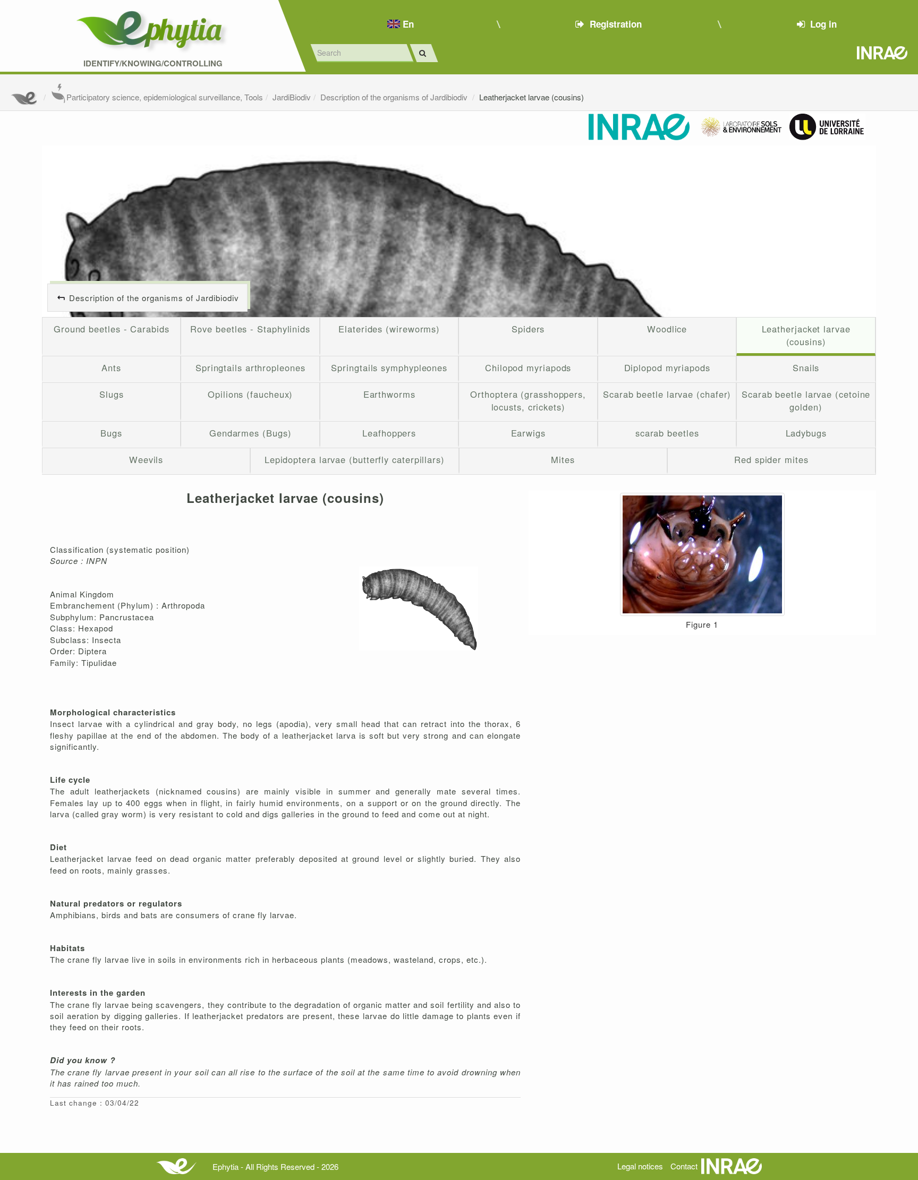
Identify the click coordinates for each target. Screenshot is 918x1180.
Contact (684, 1166)
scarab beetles (667, 432)
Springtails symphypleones (389, 367)
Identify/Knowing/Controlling (153, 63)
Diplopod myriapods (667, 367)
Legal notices (640, 1166)
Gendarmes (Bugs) (250, 432)
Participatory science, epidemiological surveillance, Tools (164, 96)
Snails (806, 367)
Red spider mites (771, 459)
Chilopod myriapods (528, 367)
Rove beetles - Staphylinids (250, 328)
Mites (563, 459)
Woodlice (667, 328)
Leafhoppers (389, 432)
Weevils (146, 459)
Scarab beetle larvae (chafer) (667, 394)
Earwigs (528, 432)
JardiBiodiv (292, 96)
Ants (111, 367)
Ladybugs (806, 432)
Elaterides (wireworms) (389, 328)
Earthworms (389, 394)
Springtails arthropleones (250, 367)
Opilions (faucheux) (250, 394)
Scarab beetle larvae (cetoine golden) (806, 400)
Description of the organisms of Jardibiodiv (395, 96)
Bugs (111, 432)
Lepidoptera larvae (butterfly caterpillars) (355, 459)
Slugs (111, 394)
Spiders (528, 328)
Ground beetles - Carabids (111, 328)
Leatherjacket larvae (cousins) (531, 96)
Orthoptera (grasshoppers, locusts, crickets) (528, 400)
